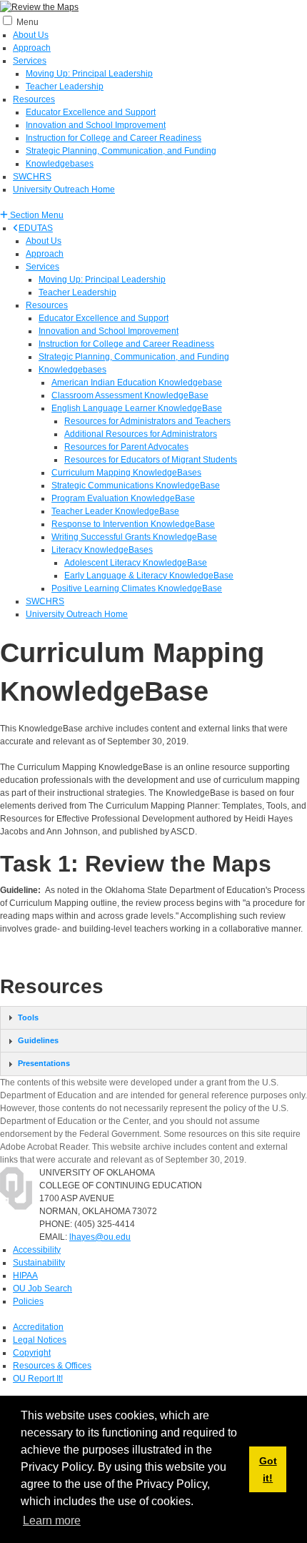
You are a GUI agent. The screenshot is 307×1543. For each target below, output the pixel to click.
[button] (32, 215)
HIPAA (25, 1276)
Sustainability (39, 1263)
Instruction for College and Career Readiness (113, 138)
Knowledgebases (60, 164)
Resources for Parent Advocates (126, 447)
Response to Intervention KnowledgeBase (133, 524)
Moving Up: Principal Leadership (89, 74)
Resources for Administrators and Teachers (147, 421)
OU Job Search (42, 1288)
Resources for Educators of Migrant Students (150, 460)
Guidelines (38, 1040)
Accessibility (37, 1250)
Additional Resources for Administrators (140, 434)
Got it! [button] (268, 1469)
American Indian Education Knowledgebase (136, 383)
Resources (34, 99)
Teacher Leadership (65, 87)
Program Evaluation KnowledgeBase (123, 498)
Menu (27, 22)
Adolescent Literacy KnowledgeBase (135, 563)
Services (29, 61)
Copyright (32, 1353)
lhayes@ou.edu (100, 1237)
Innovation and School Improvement (96, 125)
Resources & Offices (52, 1366)
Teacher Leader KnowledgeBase (115, 511)
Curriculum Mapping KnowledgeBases (126, 473)
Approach (32, 48)
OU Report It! (38, 1379)
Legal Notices (39, 1340)
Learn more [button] (52, 1520)
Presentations (44, 1063)
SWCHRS (32, 177)
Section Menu (36, 215)
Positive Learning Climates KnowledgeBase (136, 588)
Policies (28, 1301)
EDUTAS (36, 228)
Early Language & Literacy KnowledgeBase (148, 576)
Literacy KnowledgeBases (102, 550)
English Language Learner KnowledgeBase (136, 408)
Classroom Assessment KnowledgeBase (129, 395)
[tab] (153, 1018)
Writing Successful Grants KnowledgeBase (134, 537)
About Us (31, 35)
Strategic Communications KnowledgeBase (135, 485)
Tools (28, 1017)
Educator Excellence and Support (91, 112)
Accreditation (38, 1327)
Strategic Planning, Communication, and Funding (121, 151)
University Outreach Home (64, 189)
